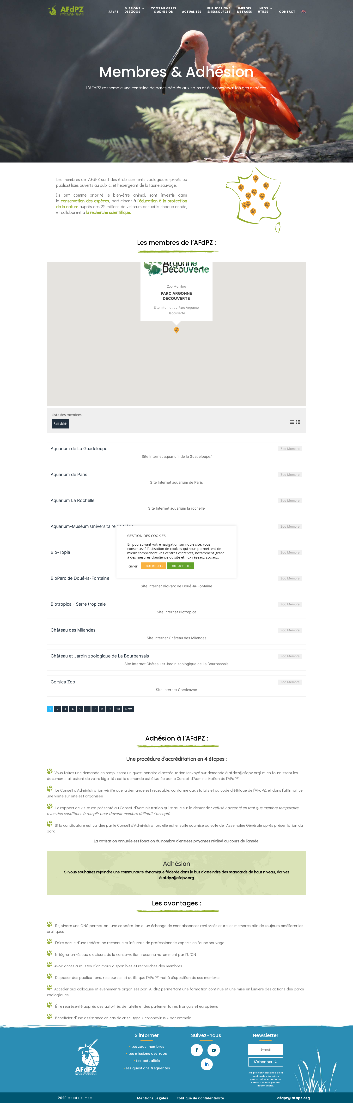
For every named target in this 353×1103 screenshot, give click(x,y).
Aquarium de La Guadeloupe (79, 448)
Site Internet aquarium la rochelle (176, 508)
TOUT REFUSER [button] (153, 566)
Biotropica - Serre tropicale (78, 604)
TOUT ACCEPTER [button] (180, 566)
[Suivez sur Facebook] (197, 1050)
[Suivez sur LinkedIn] (207, 1064)
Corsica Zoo (63, 681)
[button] (176, 330)
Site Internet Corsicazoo (176, 689)
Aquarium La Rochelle (72, 500)
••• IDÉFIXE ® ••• (79, 1098)
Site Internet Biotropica (176, 612)
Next (128, 709)
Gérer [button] (133, 566)
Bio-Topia (60, 552)
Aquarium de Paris (69, 474)
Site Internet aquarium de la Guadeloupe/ (177, 456)
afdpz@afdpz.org (244, 772)
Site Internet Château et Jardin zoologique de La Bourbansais (176, 664)
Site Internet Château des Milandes (177, 638)
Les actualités (148, 1060)
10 (118, 709)
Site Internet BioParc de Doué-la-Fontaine (176, 586)
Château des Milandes (73, 630)
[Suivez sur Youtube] (213, 1050)
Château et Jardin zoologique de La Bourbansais (100, 655)
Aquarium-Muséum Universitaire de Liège (92, 526)
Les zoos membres (148, 1046)
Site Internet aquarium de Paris (176, 482)
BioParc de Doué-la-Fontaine (80, 578)
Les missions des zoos (147, 1053)
